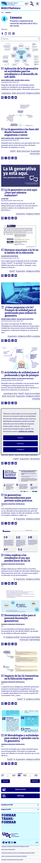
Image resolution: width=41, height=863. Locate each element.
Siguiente (35, 781)
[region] (20, 431)
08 (37, 775)
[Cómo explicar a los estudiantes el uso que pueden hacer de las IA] (20, 541)
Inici (2, 12)
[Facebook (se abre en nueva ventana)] (4, 842)
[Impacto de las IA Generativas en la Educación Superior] (20, 662)
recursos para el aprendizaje (30, 637)
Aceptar (20, 438)
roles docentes (35, 154)
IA (14, 519)
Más (37, 842)
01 (3, 775)
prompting (36, 336)
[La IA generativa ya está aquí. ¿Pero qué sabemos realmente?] (20, 176)
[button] (20, 806)
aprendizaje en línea (10, 393)
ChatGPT (13, 151)
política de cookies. (26, 431)
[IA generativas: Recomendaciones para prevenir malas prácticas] (20, 481)
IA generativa (35, 151)
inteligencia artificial (33, 93)
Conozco (8, 13)
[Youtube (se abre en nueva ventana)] (15, 842)
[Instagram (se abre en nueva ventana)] (12, 842)
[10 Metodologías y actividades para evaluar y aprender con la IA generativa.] (20, 721)
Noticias (20, 795)
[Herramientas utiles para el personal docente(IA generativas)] (20, 601)
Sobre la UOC (20, 789)
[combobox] (20, 39)
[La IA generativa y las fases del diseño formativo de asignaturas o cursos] (20, 115)
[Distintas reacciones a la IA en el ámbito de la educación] (20, 236)
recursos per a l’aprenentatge (30, 640)
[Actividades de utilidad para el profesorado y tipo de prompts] (20, 358)
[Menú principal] (37, 4)
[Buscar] (32, 4)
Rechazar (20, 444)
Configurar (20, 449)
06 (25, 775)
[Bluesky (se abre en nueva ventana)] (7, 842)
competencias (6, 93)
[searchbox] (10, 39)
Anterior (5, 781)
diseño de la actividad (32, 393)
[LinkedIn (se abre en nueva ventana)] (9, 842)
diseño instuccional (18, 93)
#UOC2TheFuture (10, 8)
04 (14, 775)
